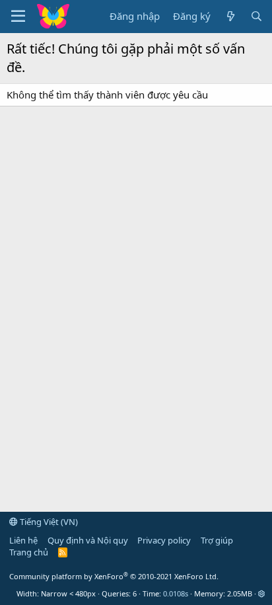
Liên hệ (23, 540)
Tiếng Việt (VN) (48, 522)
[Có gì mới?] (230, 16)
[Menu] (18, 16)
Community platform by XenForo (114, 576)
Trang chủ (28, 552)
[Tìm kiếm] (256, 16)
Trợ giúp (217, 540)
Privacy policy (164, 540)
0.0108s (175, 593)
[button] (261, 593)
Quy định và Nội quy (88, 540)
